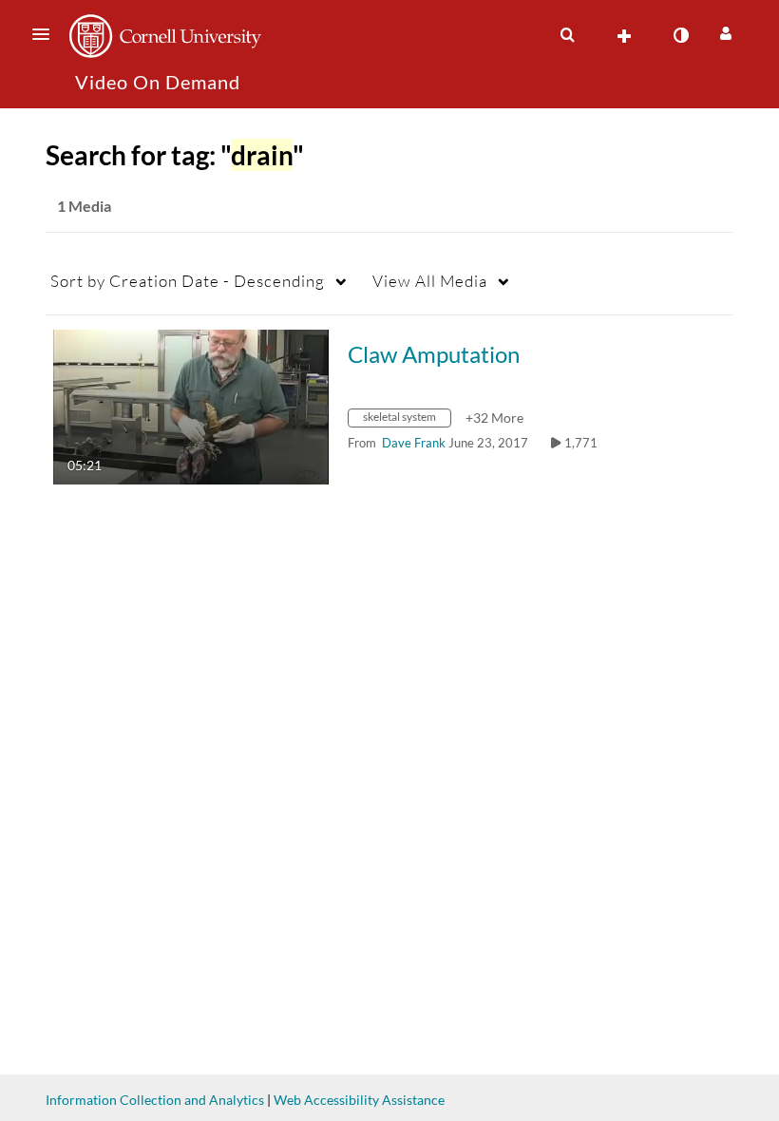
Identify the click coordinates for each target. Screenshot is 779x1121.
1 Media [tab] (84, 206)
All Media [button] (429, 281)
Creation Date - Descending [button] (187, 281)
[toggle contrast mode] (680, 35)
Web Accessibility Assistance (359, 1100)
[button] (46, 34)
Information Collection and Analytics (155, 1100)
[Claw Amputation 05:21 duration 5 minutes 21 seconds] (191, 405)
